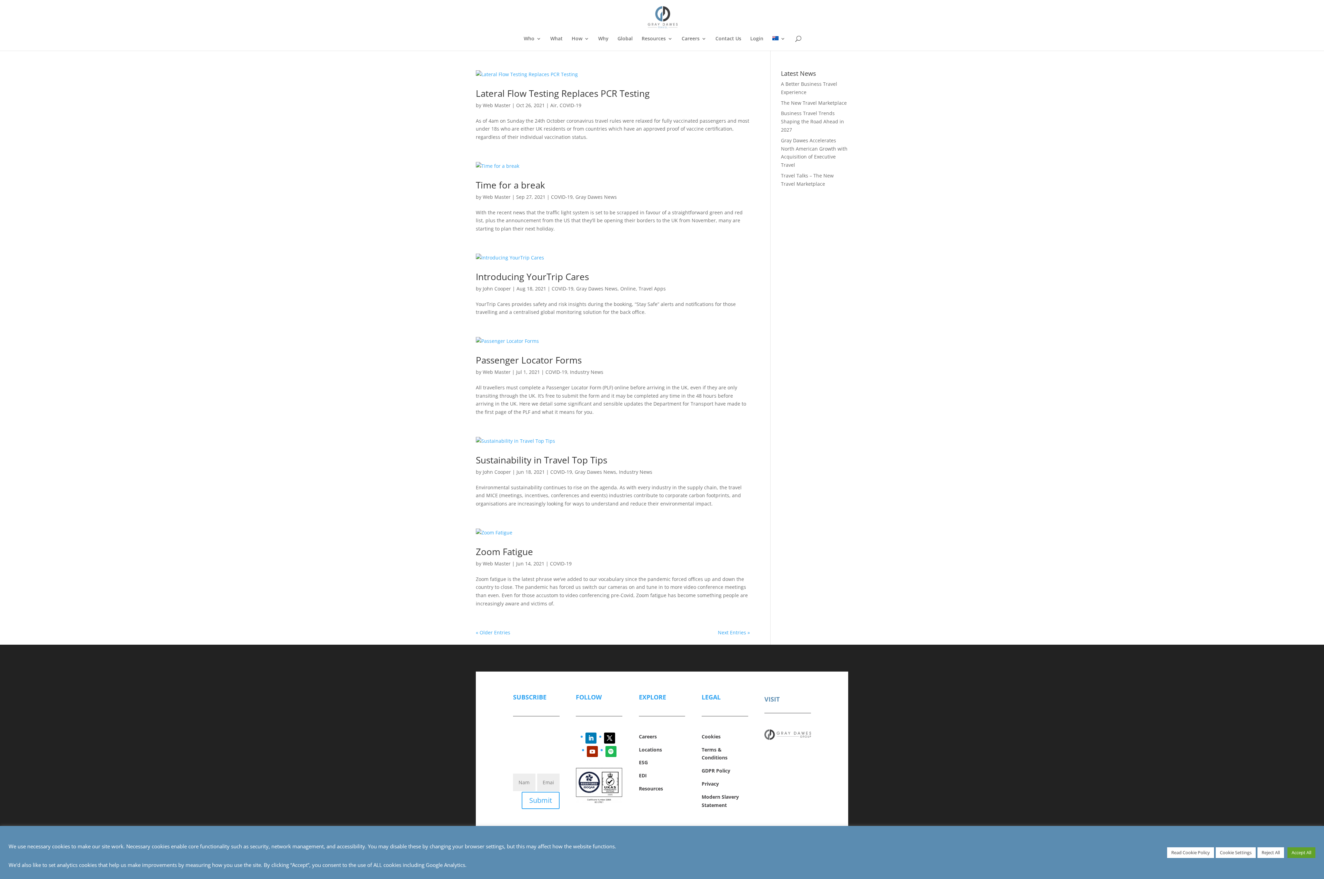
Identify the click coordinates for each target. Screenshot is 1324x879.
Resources (654, 39)
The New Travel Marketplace (814, 103)
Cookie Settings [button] (1236, 852)
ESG (643, 762)
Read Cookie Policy (1190, 852)
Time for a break (510, 185)
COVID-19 (570, 105)
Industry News (586, 372)
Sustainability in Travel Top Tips (541, 460)
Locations (650, 749)
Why (603, 39)
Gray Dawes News (596, 197)
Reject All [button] (1271, 852)
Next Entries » (734, 632)
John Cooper (497, 288)
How (577, 39)
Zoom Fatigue (504, 551)
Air (553, 105)
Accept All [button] (1301, 852)
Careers (691, 39)
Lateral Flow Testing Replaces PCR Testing (563, 93)
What (556, 39)
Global (625, 39)
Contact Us (728, 39)
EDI (643, 775)
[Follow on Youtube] (592, 751)
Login (756, 39)
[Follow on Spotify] (610, 751)
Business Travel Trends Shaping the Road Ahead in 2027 (812, 121)
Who (529, 39)
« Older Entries (493, 632)
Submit (540, 800)
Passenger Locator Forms (529, 360)
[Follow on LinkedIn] (590, 738)
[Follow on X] (609, 738)
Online (628, 288)
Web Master (497, 105)
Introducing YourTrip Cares (532, 276)
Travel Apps (652, 288)
